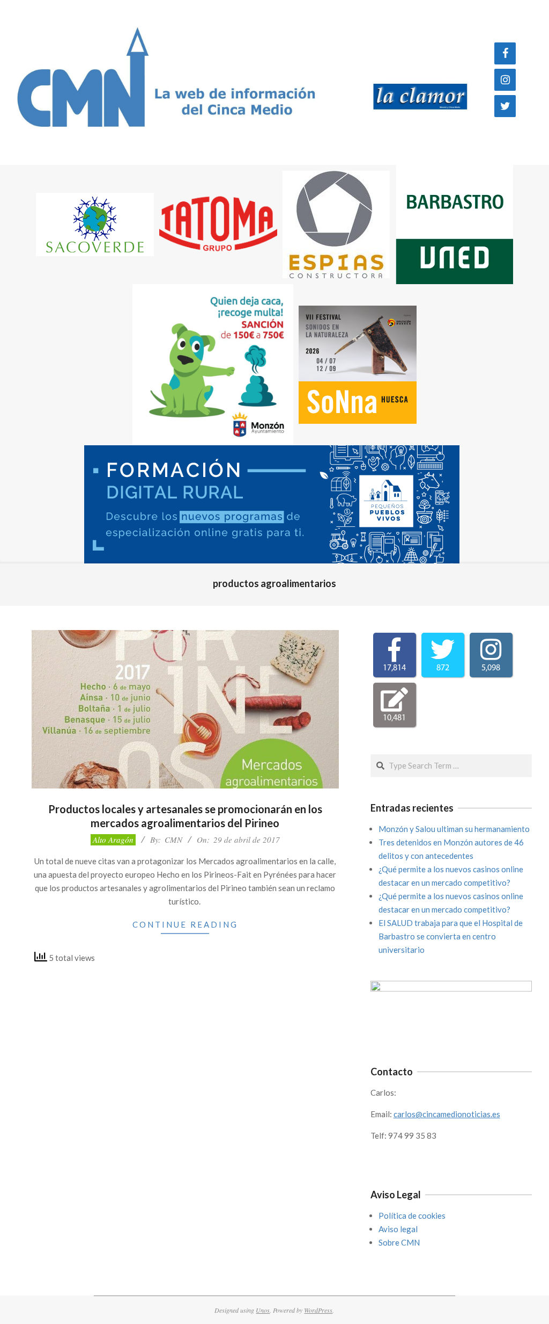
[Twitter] (505, 106)
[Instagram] (505, 80)
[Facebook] (505, 53)
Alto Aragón (113, 839)
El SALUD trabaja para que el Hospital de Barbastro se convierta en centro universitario (451, 936)
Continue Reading (185, 924)
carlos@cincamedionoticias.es (447, 1114)
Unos (263, 1310)
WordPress (318, 1310)
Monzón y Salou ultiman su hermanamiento (454, 829)
